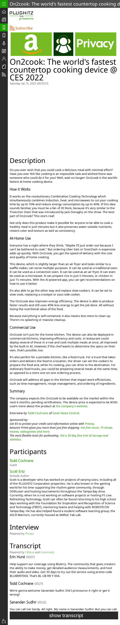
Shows (5, 27)
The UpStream (5, 20)
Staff (5, 59)
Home (5, 12)
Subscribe (5, 74)
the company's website (71, 406)
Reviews (5, 35)
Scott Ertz (17, 471)
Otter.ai (29, 552)
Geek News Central (65, 413)
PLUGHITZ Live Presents (21, 16)
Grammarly (47, 552)
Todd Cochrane (38, 413)
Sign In (5, 621)
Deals (5, 43)
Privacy (89, 424)
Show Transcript (66, 615)
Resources (5, 67)
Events (5, 51)
